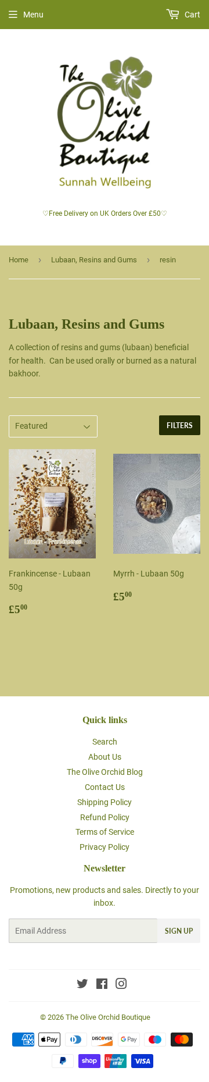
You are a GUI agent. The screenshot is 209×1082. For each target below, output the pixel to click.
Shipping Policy (104, 802)
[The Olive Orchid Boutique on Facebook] (102, 985)
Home (18, 259)
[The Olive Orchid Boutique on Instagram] (121, 985)
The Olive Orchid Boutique (108, 1017)
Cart (191, 14)
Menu (33, 14)
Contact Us (105, 787)
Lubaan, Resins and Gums (94, 259)
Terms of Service (104, 832)
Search (104, 741)
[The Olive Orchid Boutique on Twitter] (82, 985)
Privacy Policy (104, 847)
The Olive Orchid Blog (105, 772)
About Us (104, 756)
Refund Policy (104, 817)
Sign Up (179, 931)
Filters (180, 425)
